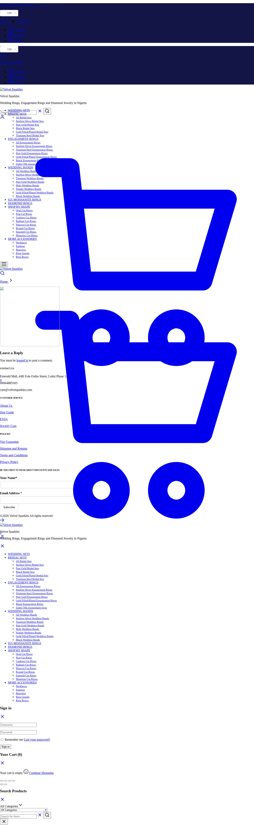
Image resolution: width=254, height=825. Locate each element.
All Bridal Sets (24, 117)
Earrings (20, 246)
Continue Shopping (41, 773)
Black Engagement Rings (29, 160)
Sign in (6, 746)
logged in (22, 360)
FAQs (4, 419)
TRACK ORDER (11, 62)
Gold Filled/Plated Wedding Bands (34, 192)
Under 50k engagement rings (31, 163)
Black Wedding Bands (28, 196)
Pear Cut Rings (24, 213)
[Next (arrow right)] (5, 784)
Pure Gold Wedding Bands (30, 181)
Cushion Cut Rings (26, 217)
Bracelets (21, 249)
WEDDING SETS (19, 110)
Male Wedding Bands (27, 185)
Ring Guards (22, 253)
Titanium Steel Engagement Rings (34, 149)
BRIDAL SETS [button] (17, 113)
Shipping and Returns (13, 448)
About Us (6, 405)
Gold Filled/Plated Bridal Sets (32, 131)
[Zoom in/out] (1, 780)
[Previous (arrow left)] (1, 784)
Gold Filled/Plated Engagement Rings (36, 156)
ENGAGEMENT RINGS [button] (23, 138)
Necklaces (21, 242)
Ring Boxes (22, 256)
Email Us (23, 21)
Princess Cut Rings (26, 224)
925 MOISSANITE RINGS (24, 199)
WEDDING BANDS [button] (20, 167)
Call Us (5, 21)
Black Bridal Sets (25, 128)
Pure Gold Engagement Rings (32, 153)
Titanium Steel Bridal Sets (30, 135)
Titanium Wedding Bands (29, 178)
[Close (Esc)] (13, 780)
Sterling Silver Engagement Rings (34, 146)
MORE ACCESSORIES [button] (22, 238)
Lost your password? (37, 739)
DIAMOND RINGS (20, 203)
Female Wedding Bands (28, 189)
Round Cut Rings (25, 228)
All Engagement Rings (28, 142)
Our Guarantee (9, 441)
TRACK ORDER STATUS (33, 5)
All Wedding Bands (26, 171)
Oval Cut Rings (24, 210)
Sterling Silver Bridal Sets (30, 121)
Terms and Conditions (14, 455)
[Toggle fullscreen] (5, 780)
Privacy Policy (9, 462)
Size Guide (7, 412)
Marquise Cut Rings (27, 235)
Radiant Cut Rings (26, 221)
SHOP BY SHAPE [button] (19, 206)
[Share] (9, 780)
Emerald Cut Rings (26, 231)
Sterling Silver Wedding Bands (32, 174)
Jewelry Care (8, 426)
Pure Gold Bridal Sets (27, 124)
